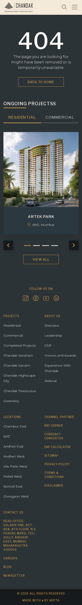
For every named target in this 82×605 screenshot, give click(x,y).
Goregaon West (16, 496)
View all (41, 259)
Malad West (12, 476)
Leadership (53, 335)
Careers (10, 558)
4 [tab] (54, 245)
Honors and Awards (60, 355)
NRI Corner (53, 425)
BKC (6, 436)
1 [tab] (27, 245)
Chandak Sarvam (16, 365)
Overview (51, 325)
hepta (54, 600)
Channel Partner (59, 417)
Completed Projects (19, 345)
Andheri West (14, 456)
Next (74, 245)
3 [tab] (45, 245)
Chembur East (14, 426)
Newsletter (14, 575)
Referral (50, 381)
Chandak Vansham (18, 355)
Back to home (41, 82)
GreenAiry (11, 401)
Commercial (13, 335)
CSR (47, 345)
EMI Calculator (57, 447)
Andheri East (13, 446)
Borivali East (13, 486)
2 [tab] (36, 245)
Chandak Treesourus (19, 391)
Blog (7, 567)
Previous (8, 245)
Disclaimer (53, 485)
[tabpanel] (41, 183)
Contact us (13, 512)
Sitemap (51, 455)
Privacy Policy (56, 464)
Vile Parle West (15, 466)
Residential (12, 325)
